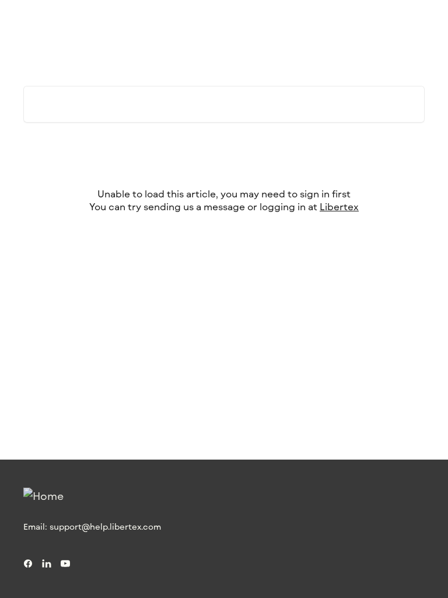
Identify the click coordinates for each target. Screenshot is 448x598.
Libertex (339, 206)
